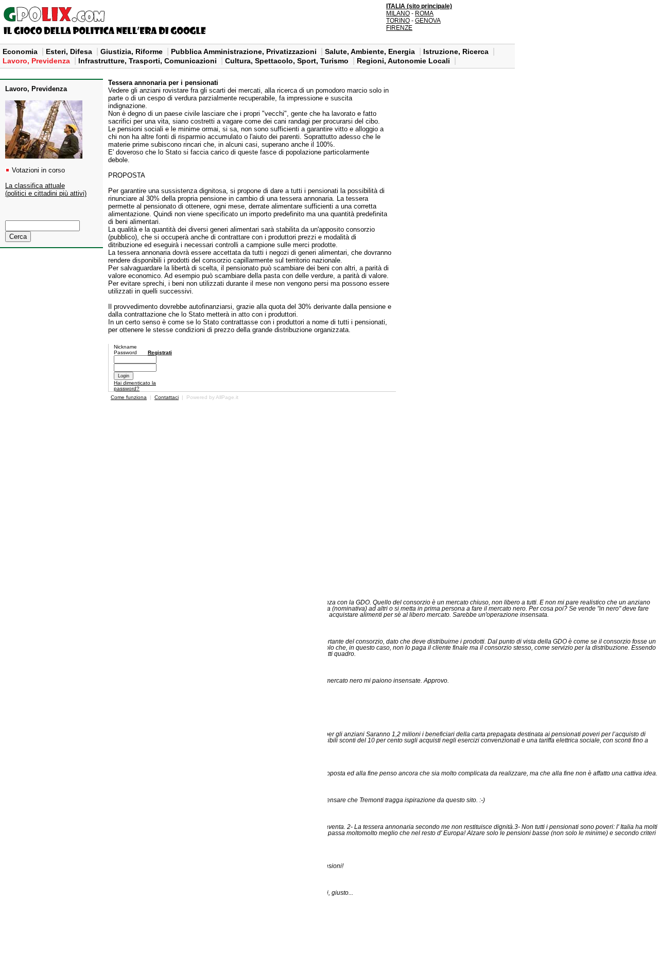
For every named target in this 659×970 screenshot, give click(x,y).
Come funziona (129, 397)
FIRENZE (399, 27)
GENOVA (428, 20)
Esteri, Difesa (70, 51)
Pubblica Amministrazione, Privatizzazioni (245, 51)
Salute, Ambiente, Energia (371, 51)
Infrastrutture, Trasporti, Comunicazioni (148, 61)
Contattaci (166, 397)
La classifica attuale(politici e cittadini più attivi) (45, 189)
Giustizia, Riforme (132, 51)
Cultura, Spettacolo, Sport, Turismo (288, 61)
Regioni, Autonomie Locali (404, 61)
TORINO (398, 20)
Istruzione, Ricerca (457, 51)
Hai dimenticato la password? (135, 385)
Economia (21, 51)
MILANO (398, 13)
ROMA (424, 13)
